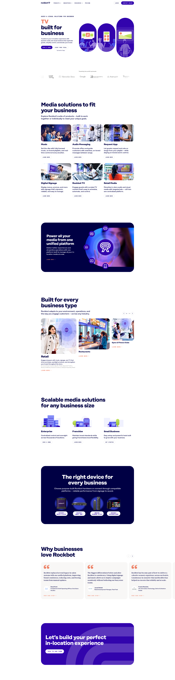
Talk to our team (55, 651)
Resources (78, 3)
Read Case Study (49, 595)
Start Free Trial (61, 47)
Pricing (87, 3)
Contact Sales (127, 3)
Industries (67, 3)
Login (117, 3)
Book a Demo (47, 47)
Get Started (109, 442)
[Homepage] (45, 2)
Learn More (46, 157)
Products (56, 3)
